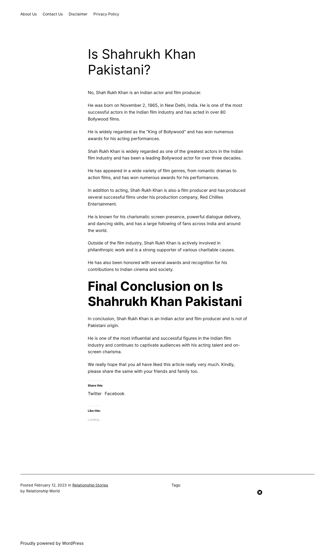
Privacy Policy (106, 14)
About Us (28, 14)
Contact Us (53, 14)
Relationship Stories (90, 485)
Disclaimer (78, 14)
